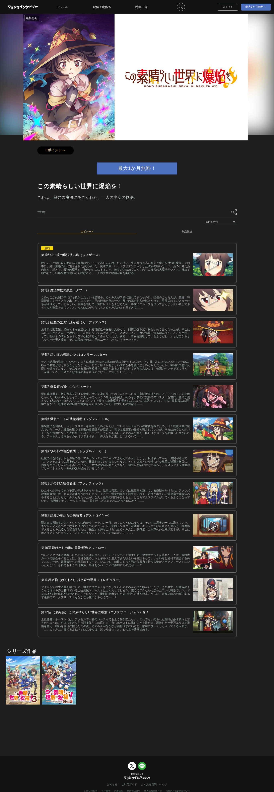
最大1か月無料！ (256, 6)
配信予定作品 (102, 7)
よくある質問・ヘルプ (154, 784)
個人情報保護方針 (153, 791)
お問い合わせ (90, 791)
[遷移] (213, 300)
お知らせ (112, 784)
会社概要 (105, 791)
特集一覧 (141, 7)
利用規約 (118, 791)
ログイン (227, 6)
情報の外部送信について (178, 791)
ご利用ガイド (129, 784)
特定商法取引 (133, 791)
